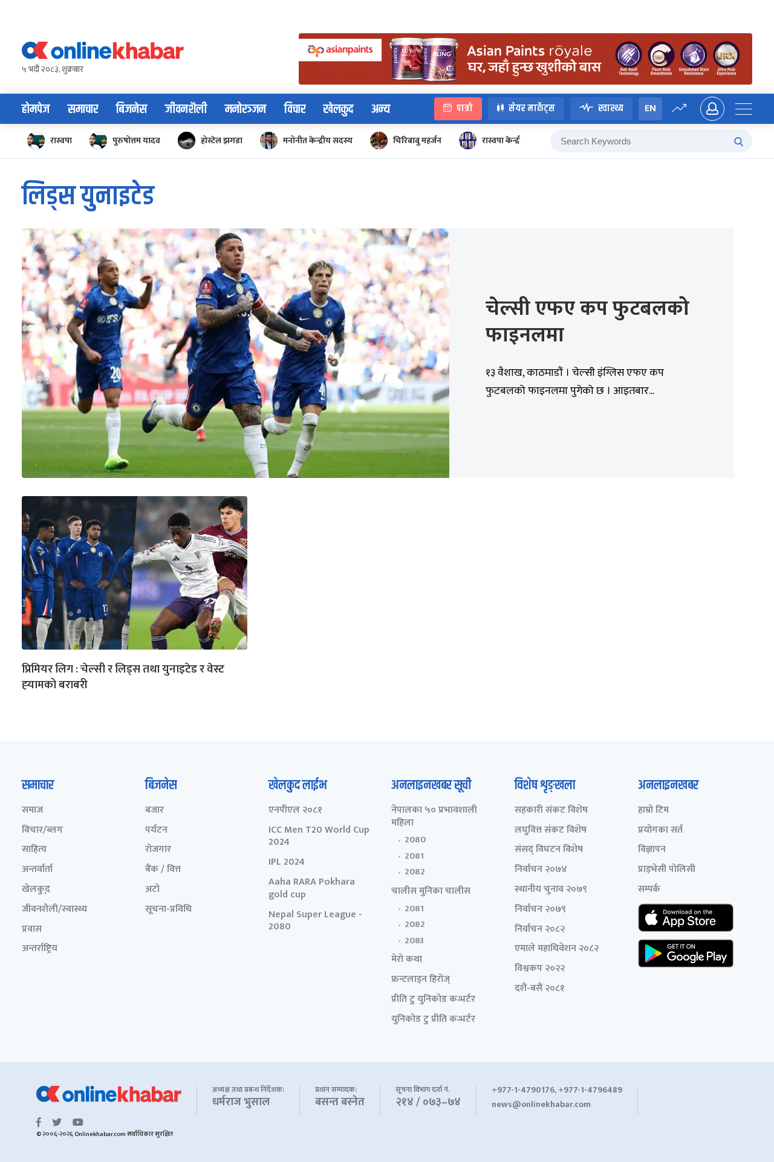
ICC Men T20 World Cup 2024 (318, 837)
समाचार (83, 109)
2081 (414, 856)
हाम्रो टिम (653, 810)
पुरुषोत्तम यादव (136, 140)
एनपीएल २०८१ (295, 810)
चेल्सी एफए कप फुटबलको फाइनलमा (587, 322)
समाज (32, 810)
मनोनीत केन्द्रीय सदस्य (318, 140)
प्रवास (32, 929)
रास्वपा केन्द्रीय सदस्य (515, 140)
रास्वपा (61, 140)
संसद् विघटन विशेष (549, 850)
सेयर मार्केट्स (532, 108)
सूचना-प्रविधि (168, 909)
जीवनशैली (186, 109)
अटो (152, 889)
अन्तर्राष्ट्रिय (39, 949)
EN (650, 108)
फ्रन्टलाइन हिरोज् (420, 979)
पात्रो (465, 108)
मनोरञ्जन (245, 109)
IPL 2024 (286, 862)
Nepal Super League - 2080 (315, 921)
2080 (415, 840)
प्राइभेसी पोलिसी (666, 869)
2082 (415, 872)
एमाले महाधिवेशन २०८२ (557, 949)
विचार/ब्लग (42, 830)
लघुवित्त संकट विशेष (551, 830)
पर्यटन (156, 830)
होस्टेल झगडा (221, 140)
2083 (414, 941)
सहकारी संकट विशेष (551, 810)
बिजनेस (131, 109)
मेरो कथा (406, 960)
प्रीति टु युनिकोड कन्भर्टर (433, 999)
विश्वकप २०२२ (540, 969)
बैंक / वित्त (163, 869)
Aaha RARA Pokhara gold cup (311, 889)
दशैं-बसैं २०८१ (540, 989)
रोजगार (158, 850)
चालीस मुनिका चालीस (430, 891)
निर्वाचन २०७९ (540, 909)
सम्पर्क (649, 889)
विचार (294, 109)
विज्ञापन (652, 850)
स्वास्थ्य (610, 108)
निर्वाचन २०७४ (541, 869)
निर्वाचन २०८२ (540, 929)
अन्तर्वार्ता (37, 869)
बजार (154, 810)
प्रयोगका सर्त (660, 830)
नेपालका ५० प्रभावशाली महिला (434, 817)
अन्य (380, 109)
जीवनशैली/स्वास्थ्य (54, 909)
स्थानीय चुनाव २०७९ (551, 889)
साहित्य (34, 850)
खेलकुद (338, 109)
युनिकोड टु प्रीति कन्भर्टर (433, 1019)
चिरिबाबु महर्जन (417, 140)
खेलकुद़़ (36, 889)
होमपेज (36, 109)
